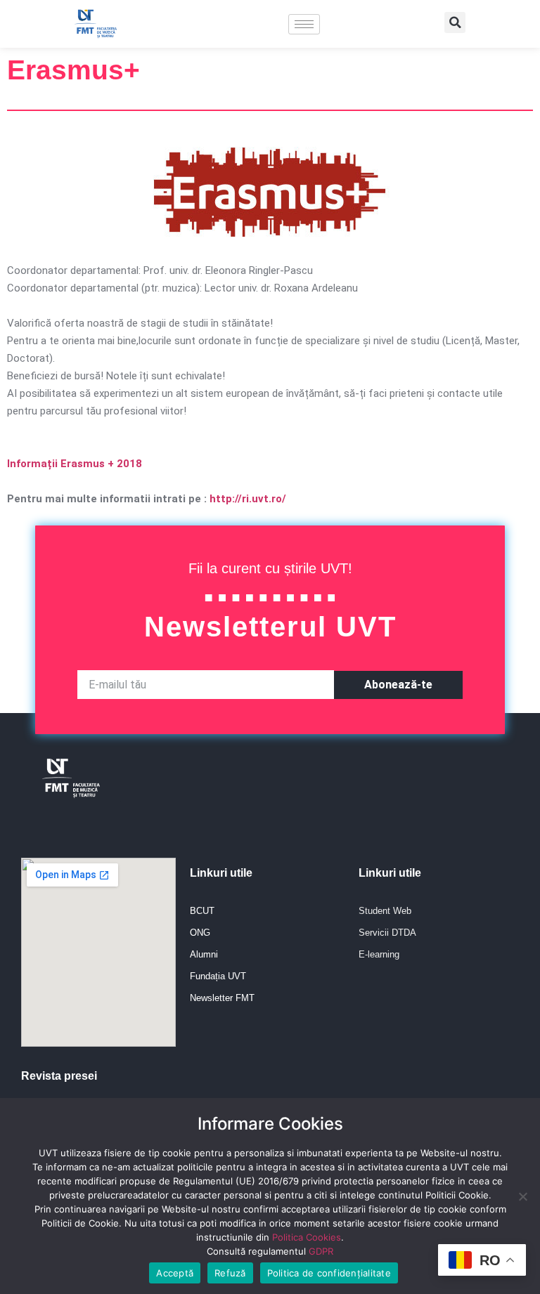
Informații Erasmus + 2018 (74, 463)
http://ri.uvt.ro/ (248, 498)
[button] (454, 22)
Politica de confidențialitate (329, 1273)
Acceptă (174, 1273)
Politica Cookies (306, 1237)
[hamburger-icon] (304, 24)
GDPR (321, 1251)
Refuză (230, 1273)
